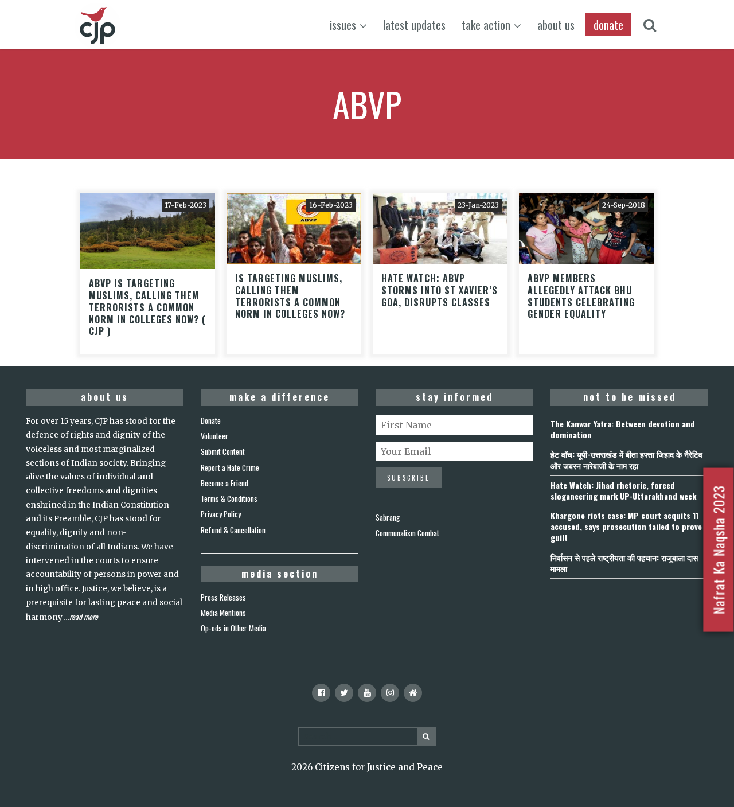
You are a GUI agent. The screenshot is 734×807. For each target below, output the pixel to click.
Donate (211, 420)
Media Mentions (223, 612)
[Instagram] (390, 693)
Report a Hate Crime (230, 467)
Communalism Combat (407, 533)
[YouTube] (367, 693)
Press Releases (223, 597)
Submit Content (223, 451)
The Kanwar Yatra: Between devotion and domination (622, 429)
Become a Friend (224, 483)
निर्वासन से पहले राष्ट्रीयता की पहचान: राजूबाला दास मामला (624, 562)
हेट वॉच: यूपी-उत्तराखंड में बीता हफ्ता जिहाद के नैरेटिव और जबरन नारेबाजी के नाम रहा (626, 459)
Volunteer (214, 436)
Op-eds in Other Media (233, 628)
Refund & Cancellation (233, 530)
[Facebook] (321, 693)
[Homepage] (413, 693)
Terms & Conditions (229, 498)
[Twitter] (344, 693)
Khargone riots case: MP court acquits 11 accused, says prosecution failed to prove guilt (626, 526)
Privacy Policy (221, 514)
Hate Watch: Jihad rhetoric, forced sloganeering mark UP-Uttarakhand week (623, 490)
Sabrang (388, 517)
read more (83, 616)
